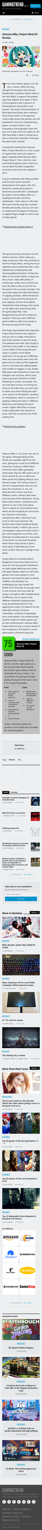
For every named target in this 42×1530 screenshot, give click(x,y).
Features (6, 1137)
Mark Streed (22, 1394)
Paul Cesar (8, 42)
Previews (21, 1343)
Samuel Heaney (10, 1059)
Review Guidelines (31, 638)
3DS (19, 760)
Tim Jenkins (8, 951)
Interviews (7, 1096)
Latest (5, 792)
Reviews (5, 29)
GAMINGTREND (13, 1527)
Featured (13, 792)
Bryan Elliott (9, 816)
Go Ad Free (27, 19)
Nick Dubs (8, 831)
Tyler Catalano (10, 988)
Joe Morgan (8, 848)
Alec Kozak (8, 802)
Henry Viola (8, 869)
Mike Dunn (22, 1351)
